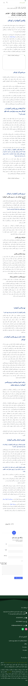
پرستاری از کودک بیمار (8, 499)
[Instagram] (26, 629)
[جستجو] (6, 2)
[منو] (4, 2)
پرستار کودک (12, 36)
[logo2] (16, 2)
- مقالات (25, 643)
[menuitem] (6, 2)
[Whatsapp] (23, 629)
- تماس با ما (25, 650)
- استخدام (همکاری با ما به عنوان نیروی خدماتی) (18, 640)
